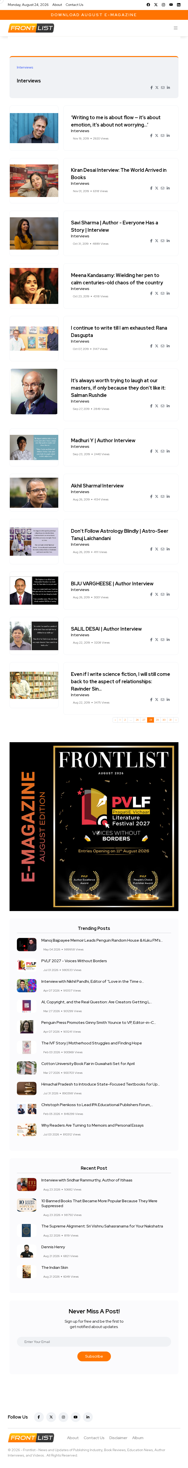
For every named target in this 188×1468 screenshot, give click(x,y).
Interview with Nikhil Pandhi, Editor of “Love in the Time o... (92, 981)
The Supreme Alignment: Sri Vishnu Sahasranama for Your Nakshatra (102, 1226)
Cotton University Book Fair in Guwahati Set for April (88, 1063)
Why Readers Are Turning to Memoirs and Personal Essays (92, 1125)
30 (164, 719)
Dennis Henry (53, 1246)
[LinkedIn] (178, 4)
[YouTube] (171, 4)
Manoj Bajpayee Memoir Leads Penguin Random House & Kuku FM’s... (102, 940)
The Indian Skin (54, 1267)
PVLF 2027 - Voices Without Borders (74, 960)
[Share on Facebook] (152, 87)
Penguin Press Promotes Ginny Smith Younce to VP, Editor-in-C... (98, 1022)
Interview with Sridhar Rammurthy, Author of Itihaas (86, 1180)
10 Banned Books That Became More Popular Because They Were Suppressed (99, 1203)
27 (143, 719)
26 (137, 719)
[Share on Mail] (162, 87)
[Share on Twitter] (157, 87)
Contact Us (74, 4)
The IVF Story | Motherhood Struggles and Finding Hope (91, 1043)
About (57, 4)
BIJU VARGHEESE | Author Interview (112, 583)
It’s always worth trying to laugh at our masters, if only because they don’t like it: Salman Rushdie (118, 387)
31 (170, 719)
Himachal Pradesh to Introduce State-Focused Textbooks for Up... (100, 1084)
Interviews (29, 80)
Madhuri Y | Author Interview (103, 440)
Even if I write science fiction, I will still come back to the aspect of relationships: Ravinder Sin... (120, 681)
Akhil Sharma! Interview (97, 486)
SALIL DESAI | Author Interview (106, 629)
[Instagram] (163, 4)
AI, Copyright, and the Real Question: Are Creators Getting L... (96, 1002)
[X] (156, 4)
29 (157, 719)
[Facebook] (148, 4)
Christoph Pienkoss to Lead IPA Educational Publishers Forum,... (97, 1104)
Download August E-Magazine (94, 14)
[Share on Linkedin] (168, 87)
